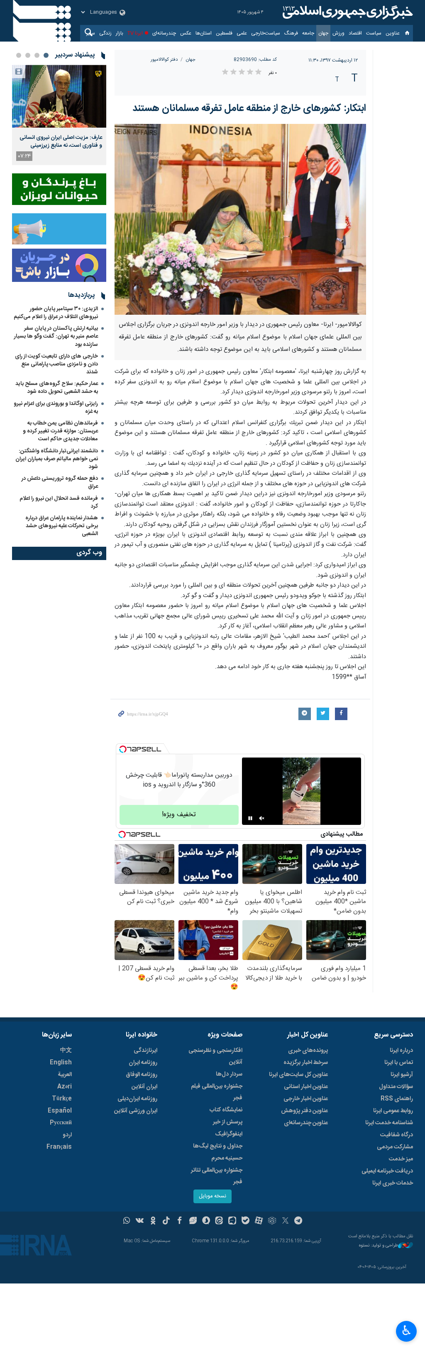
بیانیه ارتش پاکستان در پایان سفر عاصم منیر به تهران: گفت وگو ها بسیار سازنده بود (56, 336)
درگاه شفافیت (396, 1135)
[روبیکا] (272, 1221)
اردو (67, 1135)
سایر (90, 33)
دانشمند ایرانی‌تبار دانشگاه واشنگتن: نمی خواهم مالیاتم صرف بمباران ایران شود (56, 459)
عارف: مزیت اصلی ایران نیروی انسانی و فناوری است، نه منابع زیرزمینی (61, 141)
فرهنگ (291, 33)
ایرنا (346, 12)
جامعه (308, 33)
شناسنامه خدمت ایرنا (389, 1123)
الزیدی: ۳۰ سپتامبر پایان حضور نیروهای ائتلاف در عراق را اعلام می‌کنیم (56, 312)
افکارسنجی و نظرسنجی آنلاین (215, 1056)
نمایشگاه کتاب (226, 1110)
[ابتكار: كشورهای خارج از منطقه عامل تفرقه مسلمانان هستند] (240, 219)
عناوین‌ (393, 33)
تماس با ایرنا (398, 1063)
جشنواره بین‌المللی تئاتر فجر (216, 1176)
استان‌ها (203, 33)
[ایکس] (285, 1221)
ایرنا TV (135, 33)
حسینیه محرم (226, 1158)
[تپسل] (123, 749)
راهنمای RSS (397, 1099)
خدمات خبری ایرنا (392, 1183)
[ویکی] (139, 1221)
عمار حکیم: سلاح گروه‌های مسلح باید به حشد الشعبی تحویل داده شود (56, 387)
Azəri (64, 1087)
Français (59, 1147)
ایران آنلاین (144, 1087)
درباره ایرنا (401, 1051)
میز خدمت (401, 1159)
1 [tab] (46, 55)
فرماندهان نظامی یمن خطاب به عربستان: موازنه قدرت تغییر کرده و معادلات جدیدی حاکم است (60, 431)
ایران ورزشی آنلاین (135, 1111)
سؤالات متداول (396, 1087)
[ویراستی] (192, 1221)
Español (60, 1111)
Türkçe (62, 1099)
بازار (119, 33)
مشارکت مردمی (395, 1147)
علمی (242, 33)
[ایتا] (219, 1221)
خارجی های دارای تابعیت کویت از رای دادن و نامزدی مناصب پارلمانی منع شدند (56, 364)
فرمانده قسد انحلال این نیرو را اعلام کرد (59, 502)
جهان (323, 33)
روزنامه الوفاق (141, 1075)
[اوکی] (153, 1221)
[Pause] (250, 818)
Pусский (61, 1123)
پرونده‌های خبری (308, 1051)
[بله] (245, 1221)
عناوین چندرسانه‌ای (306, 1123)
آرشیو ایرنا (402, 1075)
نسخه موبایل (212, 1196)
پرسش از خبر (227, 1122)
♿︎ (407, 1330)
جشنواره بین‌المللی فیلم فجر (216, 1092)
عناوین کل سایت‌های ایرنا (298, 1075)
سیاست (373, 33)
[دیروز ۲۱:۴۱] (59, 96)
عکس (185, 33)
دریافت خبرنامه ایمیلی (387, 1171)
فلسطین (224, 33)
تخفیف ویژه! (179, 814)
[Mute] (262, 818)
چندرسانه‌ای (164, 33)
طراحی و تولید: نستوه (378, 1245)
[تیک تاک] (166, 1221)
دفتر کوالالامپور (164, 60)
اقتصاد (355, 33)
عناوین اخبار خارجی (305, 1099)
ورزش (338, 33)
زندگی (105, 33)
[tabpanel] (59, 115)
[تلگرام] (298, 1221)
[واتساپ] (126, 1221)
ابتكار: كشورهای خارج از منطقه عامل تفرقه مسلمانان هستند (249, 108)
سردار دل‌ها (229, 1074)
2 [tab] (36, 55)
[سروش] (206, 1221)
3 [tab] (27, 55)
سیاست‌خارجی (265, 33)
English (61, 1063)
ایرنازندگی (145, 1051)
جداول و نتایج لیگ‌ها (217, 1146)
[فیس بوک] (179, 1221)
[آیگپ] (232, 1221)
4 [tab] (18, 55)
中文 (66, 1051)
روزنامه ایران (143, 1063)
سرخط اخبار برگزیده (305, 1063)
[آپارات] (258, 1221)
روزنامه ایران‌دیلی (137, 1099)
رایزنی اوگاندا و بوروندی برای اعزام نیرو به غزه (56, 407)
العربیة (65, 1075)
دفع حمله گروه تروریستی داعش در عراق (60, 482)
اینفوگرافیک (228, 1134)
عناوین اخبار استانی (306, 1087)
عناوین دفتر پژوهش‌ (304, 1111)
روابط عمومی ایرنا (393, 1111)
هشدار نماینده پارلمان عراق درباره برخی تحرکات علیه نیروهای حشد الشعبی (61, 525)
